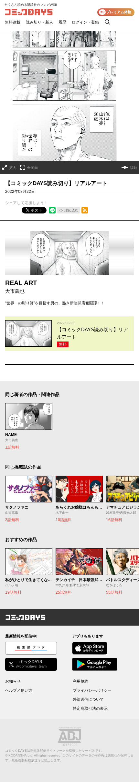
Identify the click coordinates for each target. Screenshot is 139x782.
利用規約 (80, 681)
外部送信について (88, 699)
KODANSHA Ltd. (20, 755)
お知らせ (13, 681)
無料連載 (12, 22)
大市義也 (15, 291)
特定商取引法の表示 (90, 708)
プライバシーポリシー (92, 690)
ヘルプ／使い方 (18, 690)
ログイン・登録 (85, 22)
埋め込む (71, 210)
